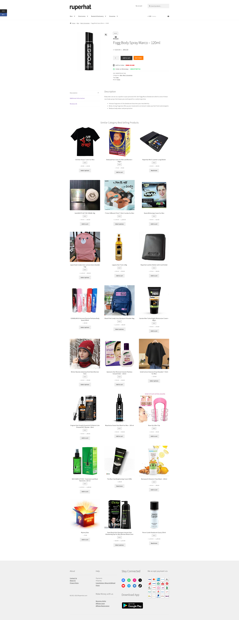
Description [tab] (73, 93)
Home (73, 23)
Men (71, 16)
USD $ (4, 11)
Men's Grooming (85, 23)
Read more (154, 170)
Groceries (112, 16)
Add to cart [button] (119, 172)
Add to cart (126, 58)
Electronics (82, 16)
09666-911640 (130, 65)
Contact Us (73, 578)
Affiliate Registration (102, 606)
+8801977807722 (135, 69)
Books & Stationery (97, 16)
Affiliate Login (100, 603)
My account (139, 6)
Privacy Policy (74, 583)
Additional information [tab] (77, 98)
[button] (105, 34)
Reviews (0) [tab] (73, 104)
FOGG (118, 79)
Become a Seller (101, 601)
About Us (73, 581)
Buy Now (138, 58)
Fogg (117, 77)
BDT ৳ (4, 14)
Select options (85, 170)
